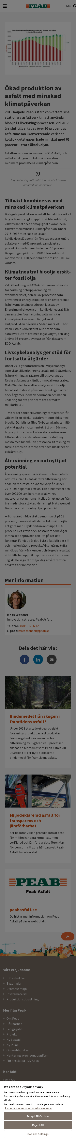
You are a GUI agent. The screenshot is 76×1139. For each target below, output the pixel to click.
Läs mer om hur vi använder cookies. (28, 1108)
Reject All (38, 1125)
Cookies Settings (37, 1134)
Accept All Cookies (38, 1116)
